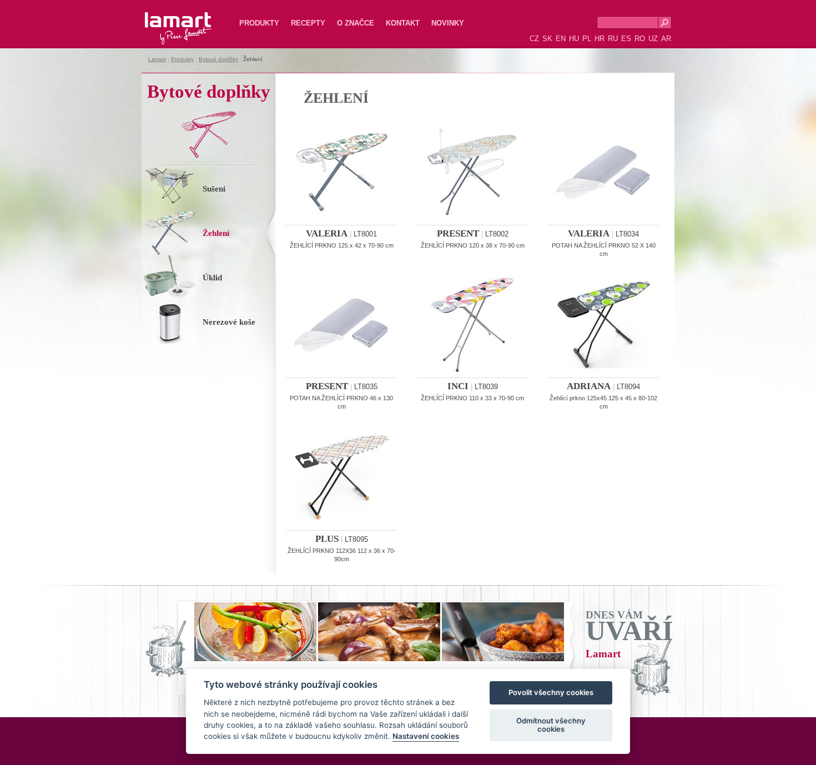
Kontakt (403, 23)
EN (561, 38)
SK (547, 38)
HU (574, 38)
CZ (534, 38)
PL (586, 38)
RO (639, 38)
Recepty (308, 23)
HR (600, 38)
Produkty (259, 23)
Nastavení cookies (425, 736)
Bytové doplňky (218, 59)
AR (666, 38)
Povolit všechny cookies (550, 692)
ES (626, 38)
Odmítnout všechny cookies (551, 725)
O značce (355, 23)
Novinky (447, 23)
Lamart (166, 19)
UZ (653, 38)
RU (613, 38)
